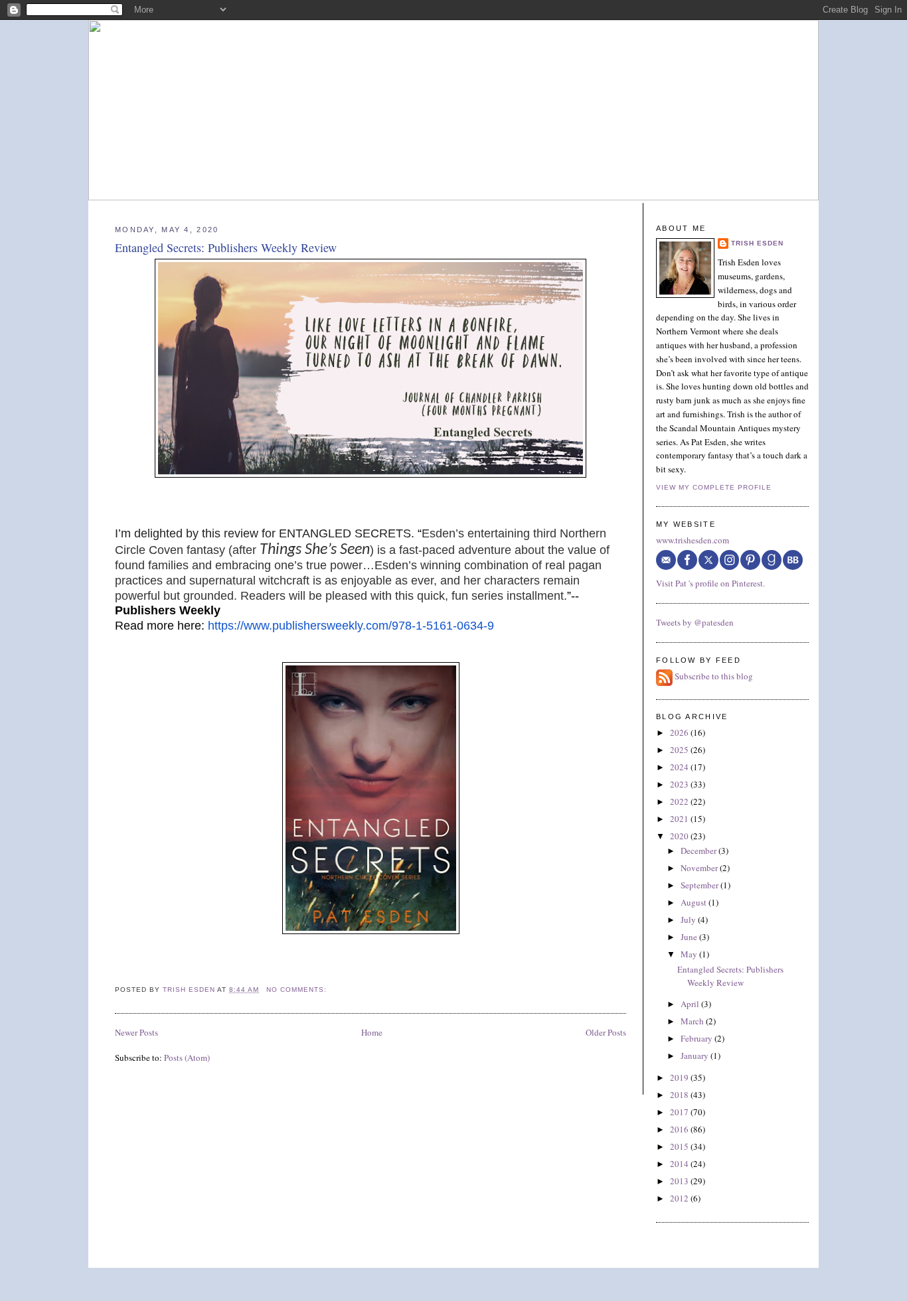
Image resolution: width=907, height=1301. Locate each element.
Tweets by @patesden (695, 622)
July (689, 919)
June (690, 937)
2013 (680, 1181)
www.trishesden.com (692, 540)
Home (371, 1032)
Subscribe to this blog (714, 677)
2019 (680, 1077)
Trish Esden (757, 243)
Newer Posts (136, 1032)
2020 (680, 836)
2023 (680, 784)
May (690, 954)
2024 (680, 767)
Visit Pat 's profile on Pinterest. (710, 583)
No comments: (297, 989)
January (695, 1055)
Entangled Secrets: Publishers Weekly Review (226, 247)
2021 (680, 819)
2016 (680, 1129)
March (693, 1021)
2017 (680, 1112)
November (700, 868)
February (697, 1038)
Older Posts (606, 1032)
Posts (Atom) (187, 1057)
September (700, 885)
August (694, 902)
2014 (680, 1164)
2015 (680, 1146)
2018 (680, 1095)
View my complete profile (714, 487)
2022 (680, 801)
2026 (680, 732)
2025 (680, 750)
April (691, 1004)
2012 (680, 1198)
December (699, 850)
